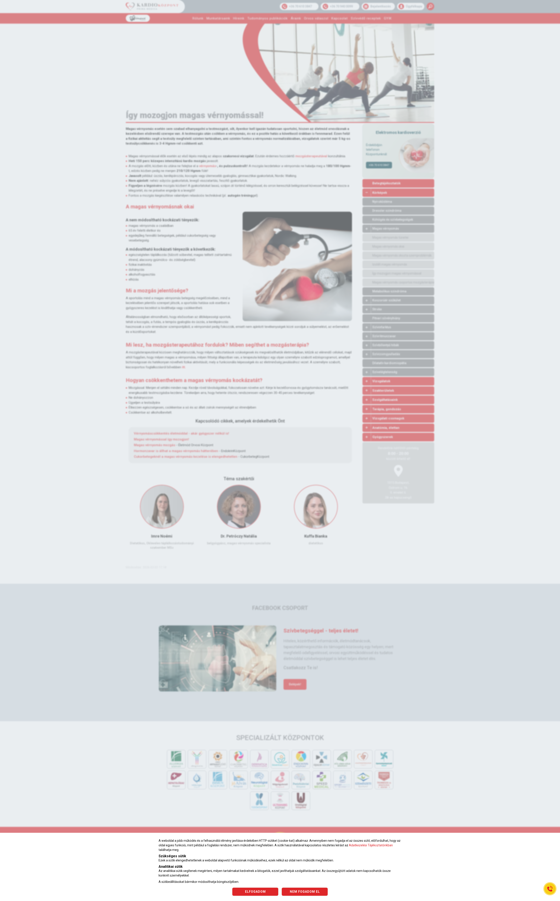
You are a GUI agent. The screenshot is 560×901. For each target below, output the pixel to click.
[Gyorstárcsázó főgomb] (550, 888)
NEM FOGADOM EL (305, 891)
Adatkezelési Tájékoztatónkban (371, 845)
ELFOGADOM (255, 891)
